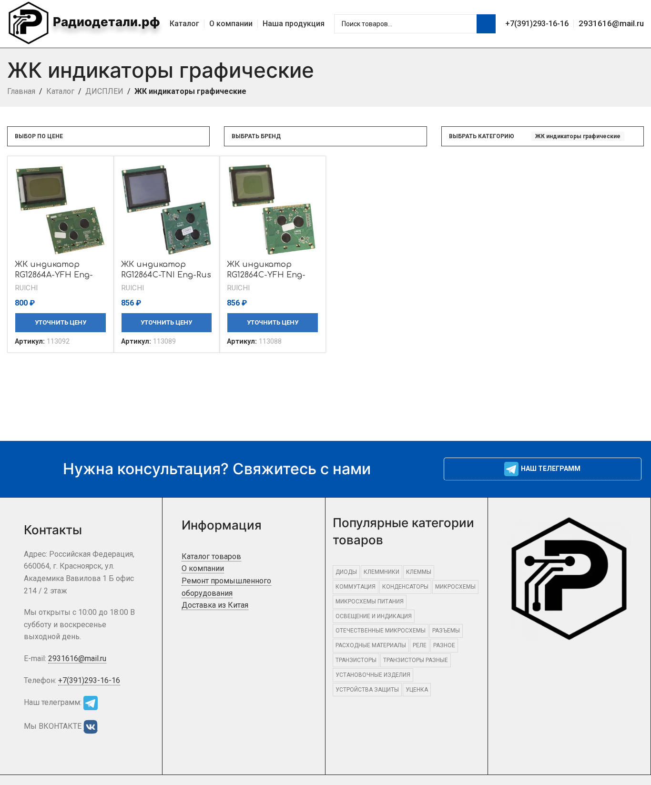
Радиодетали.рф (105, 21)
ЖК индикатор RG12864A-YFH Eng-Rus (54, 275)
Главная (21, 91)
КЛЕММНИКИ (381, 572)
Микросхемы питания (370, 601)
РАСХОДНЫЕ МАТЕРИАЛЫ (371, 645)
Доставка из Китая (215, 605)
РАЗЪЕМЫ (446, 630)
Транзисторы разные (415, 660)
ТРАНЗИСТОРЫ (356, 660)
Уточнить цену (60, 322)
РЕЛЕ (420, 645)
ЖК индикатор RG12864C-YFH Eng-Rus (266, 275)
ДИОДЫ (346, 572)
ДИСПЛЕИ (104, 91)
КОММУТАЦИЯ (356, 586)
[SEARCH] (486, 23)
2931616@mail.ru (611, 23)
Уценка (417, 689)
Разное (444, 645)
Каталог (60, 91)
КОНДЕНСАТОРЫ (405, 586)
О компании (203, 568)
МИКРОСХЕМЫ (455, 586)
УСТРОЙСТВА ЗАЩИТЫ (367, 689)
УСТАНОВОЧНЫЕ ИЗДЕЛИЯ (373, 675)
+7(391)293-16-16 (537, 23)
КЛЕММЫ (418, 572)
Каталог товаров (211, 556)
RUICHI (26, 288)
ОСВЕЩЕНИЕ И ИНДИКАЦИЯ (374, 616)
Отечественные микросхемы (381, 630)
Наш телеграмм (550, 468)
